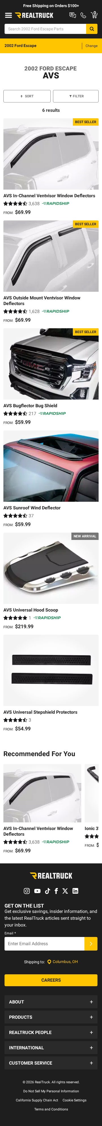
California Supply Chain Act (37, 1100)
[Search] (91, 29)
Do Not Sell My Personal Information (51, 1091)
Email (10, 933)
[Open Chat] (72, 15)
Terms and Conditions (51, 1109)
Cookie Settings (74, 1100)
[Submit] (90, 944)
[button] (51, 1001)
